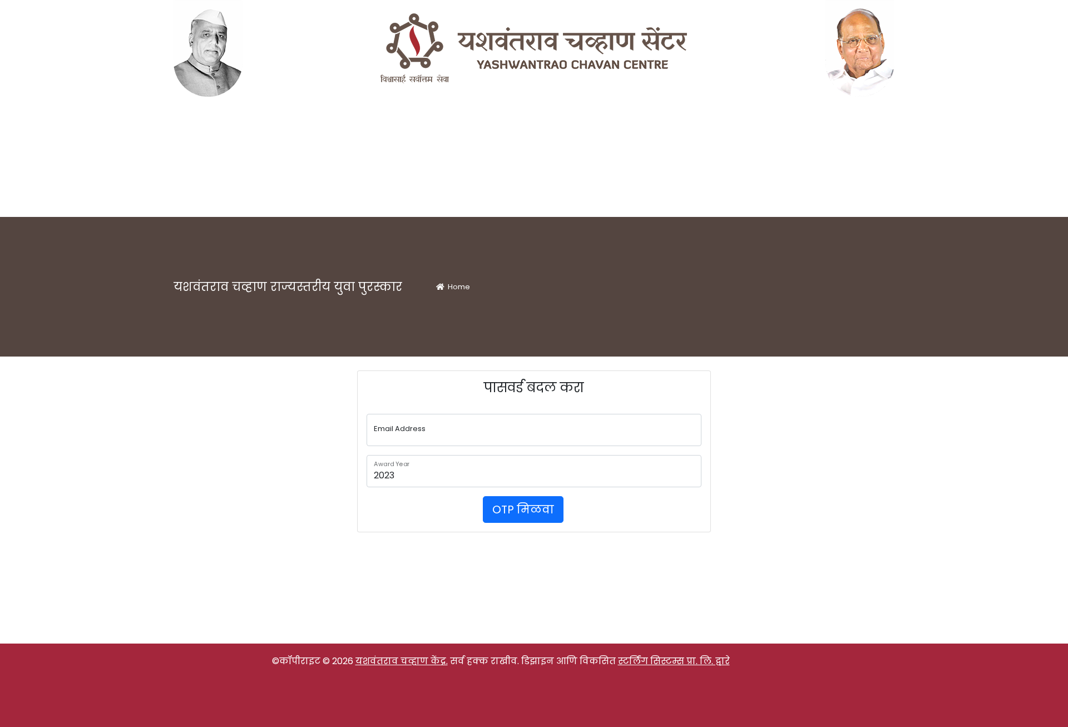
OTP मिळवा (523, 509)
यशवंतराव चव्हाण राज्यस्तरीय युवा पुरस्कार (288, 287)
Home (457, 286)
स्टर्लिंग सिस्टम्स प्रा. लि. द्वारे (674, 661)
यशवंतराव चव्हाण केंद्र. (401, 661)
